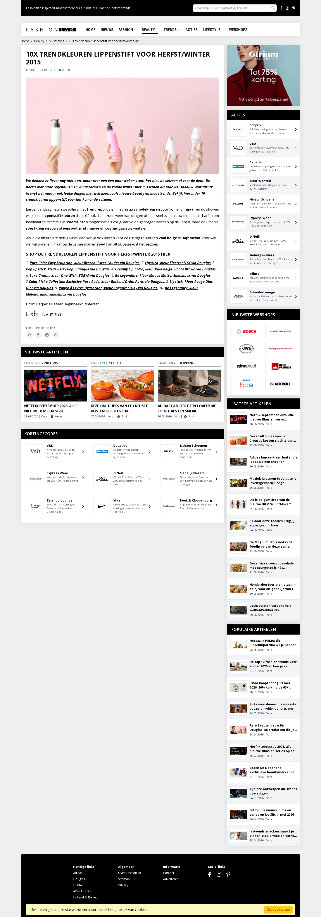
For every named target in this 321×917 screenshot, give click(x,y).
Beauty (149, 29)
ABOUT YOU (82, 891)
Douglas (79, 879)
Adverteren (171, 879)
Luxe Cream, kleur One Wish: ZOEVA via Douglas (70, 275)
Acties (191, 29)
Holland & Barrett (85, 897)
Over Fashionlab (129, 873)
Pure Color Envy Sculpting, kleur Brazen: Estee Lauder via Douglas (85, 262)
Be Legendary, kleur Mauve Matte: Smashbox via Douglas (163, 275)
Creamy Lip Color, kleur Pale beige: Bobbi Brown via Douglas (165, 269)
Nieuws (107, 29)
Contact (168, 873)
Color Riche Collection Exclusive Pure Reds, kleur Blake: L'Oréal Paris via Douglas (96, 281)
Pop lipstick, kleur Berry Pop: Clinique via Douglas (68, 269)
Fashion (126, 29)
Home (90, 29)
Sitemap (124, 879)
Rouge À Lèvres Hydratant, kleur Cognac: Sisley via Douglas (108, 287)
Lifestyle (212, 29)
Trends (171, 29)
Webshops (238, 29)
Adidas (78, 873)
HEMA (77, 885)
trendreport (97, 209)
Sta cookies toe (278, 909)
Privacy (123, 885)
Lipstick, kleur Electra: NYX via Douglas (178, 262)
